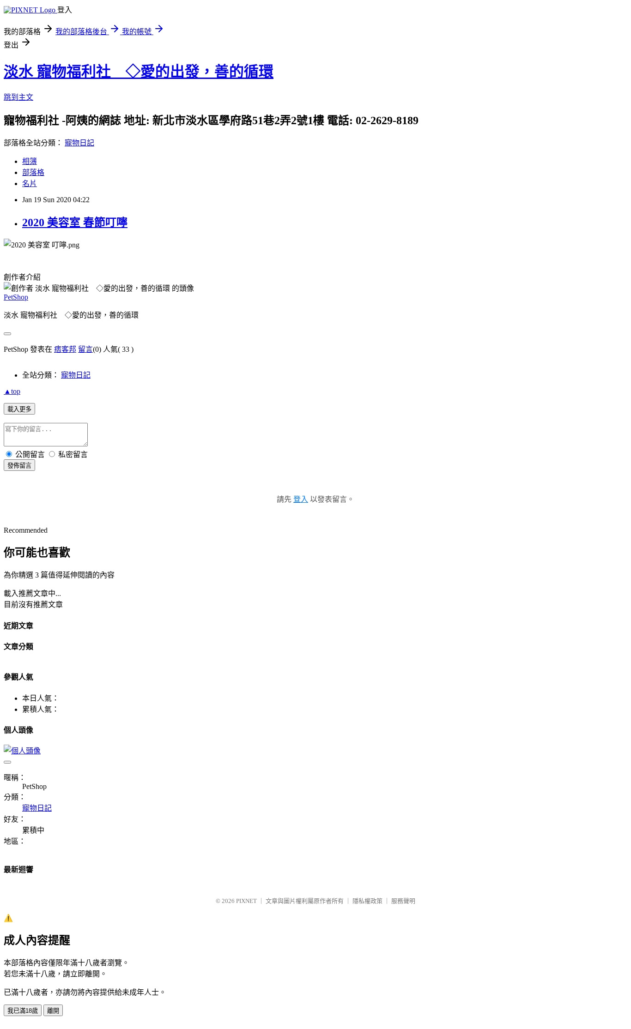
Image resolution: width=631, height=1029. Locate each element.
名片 (29, 183)
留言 (85, 349)
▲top (12, 391)
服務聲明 (403, 900)
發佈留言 (19, 465)
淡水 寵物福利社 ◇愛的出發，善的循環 (138, 71)
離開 (53, 1010)
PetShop (16, 297)
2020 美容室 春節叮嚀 (74, 223)
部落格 (33, 172)
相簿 (29, 161)
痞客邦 (65, 349)
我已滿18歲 (22, 1010)
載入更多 (19, 409)
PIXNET (246, 900)
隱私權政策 (367, 900)
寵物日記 (79, 143)
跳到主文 (18, 97)
